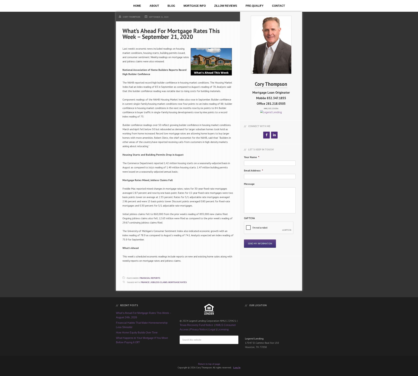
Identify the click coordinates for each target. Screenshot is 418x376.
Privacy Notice (198, 329)
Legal (212, 329)
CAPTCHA (249, 218)
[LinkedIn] (274, 135)
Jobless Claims (159, 282)
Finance (145, 282)
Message (249, 183)
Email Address (253, 170)
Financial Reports (150, 278)
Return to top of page (209, 364)
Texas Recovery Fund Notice (197, 325)
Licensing (223, 329)
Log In (237, 367)
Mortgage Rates (177, 282)
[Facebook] (266, 135)
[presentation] (269, 228)
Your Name (251, 157)
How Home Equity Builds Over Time (137, 332)
